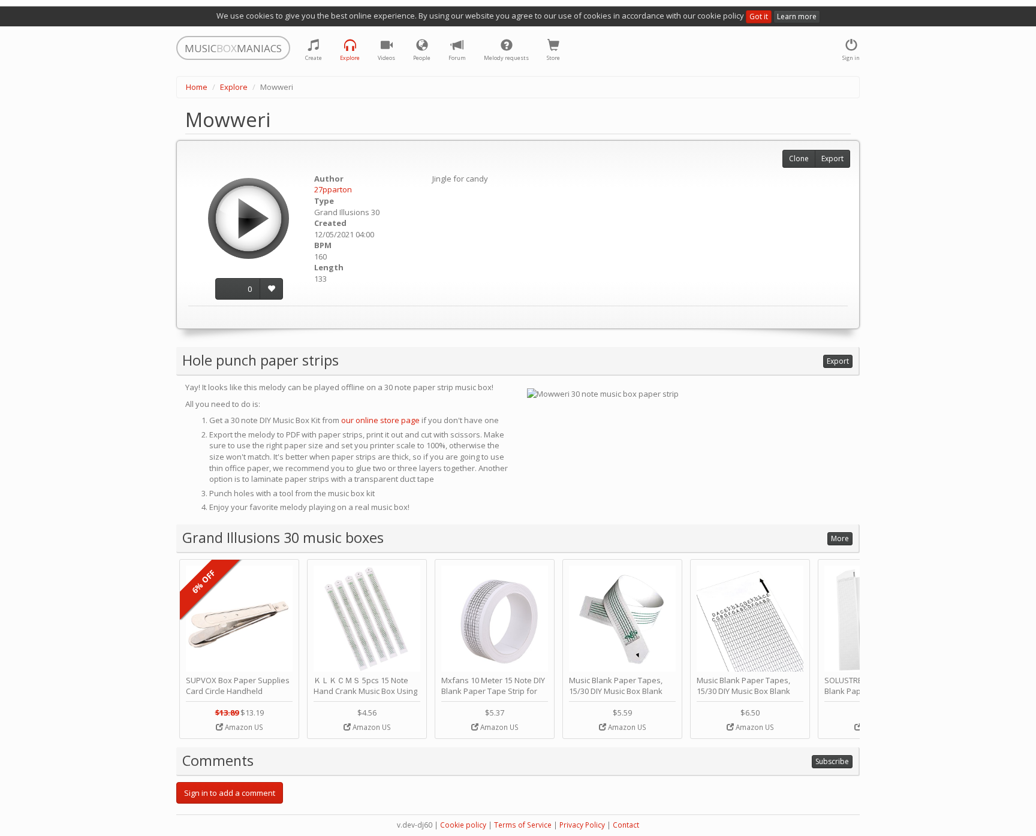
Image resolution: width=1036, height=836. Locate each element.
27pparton (333, 189)
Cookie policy (463, 825)
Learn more (797, 16)
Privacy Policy (582, 825)
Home (196, 87)
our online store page (380, 420)
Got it (758, 16)
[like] (271, 289)
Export (832, 158)
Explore (234, 87)
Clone (799, 158)
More (840, 538)
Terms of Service (523, 825)
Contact (626, 825)
